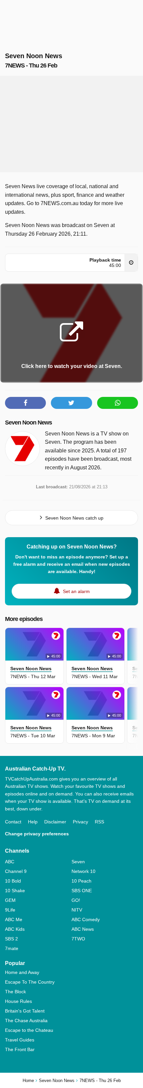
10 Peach (81, 881)
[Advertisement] (71, 124)
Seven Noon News (28, 422)
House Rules (18, 1001)
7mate (11, 948)
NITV (77, 909)
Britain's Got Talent (25, 1011)
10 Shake (15, 890)
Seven (78, 861)
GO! (76, 900)
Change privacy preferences (37, 833)
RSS (99, 821)
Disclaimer (55, 821)
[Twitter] (71, 403)
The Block (15, 991)
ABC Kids (15, 929)
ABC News (83, 929)
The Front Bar (20, 1049)
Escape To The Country (30, 982)
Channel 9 (16, 871)
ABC (9, 861)
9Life (10, 909)
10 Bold (13, 881)
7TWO (78, 938)
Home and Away (22, 972)
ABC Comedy (86, 919)
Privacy (80, 821)
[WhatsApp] (117, 403)
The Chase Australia (26, 1020)
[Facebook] (25, 403)
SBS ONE (82, 890)
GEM (10, 900)
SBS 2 (11, 938)
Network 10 (83, 871)
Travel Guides (19, 1039)
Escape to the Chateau (29, 1030)
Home (28, 1080)
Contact (13, 821)
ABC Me (13, 919)
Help (33, 821)
